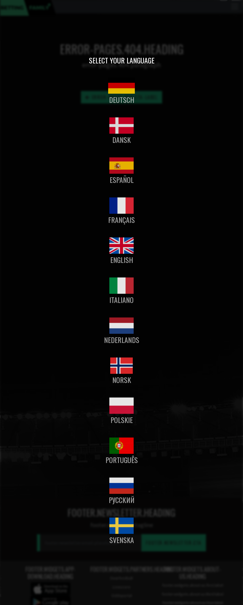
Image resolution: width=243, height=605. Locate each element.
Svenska (121, 539)
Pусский (122, 499)
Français (121, 219)
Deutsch (121, 99)
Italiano (121, 299)
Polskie (122, 419)
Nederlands (121, 339)
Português (121, 459)
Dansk (121, 139)
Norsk (121, 379)
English (121, 259)
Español (122, 179)
